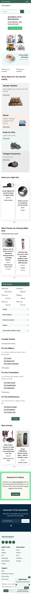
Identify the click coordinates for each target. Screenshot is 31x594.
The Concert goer (9, 412)
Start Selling (15, 494)
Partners (18, 552)
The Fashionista (9, 388)
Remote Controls (22, 462)
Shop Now (6, 95)
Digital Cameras (8, 200)
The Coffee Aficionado (11, 363)
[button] (14, 222)
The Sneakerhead (10, 385)
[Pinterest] (10, 542)
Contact (4, 563)
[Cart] (21, 6)
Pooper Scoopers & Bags (8, 459)
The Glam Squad (9, 382)
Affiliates (4, 552)
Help (27, 1)
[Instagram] (13, 542)
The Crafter (7, 358)
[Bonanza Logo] (6, 6)
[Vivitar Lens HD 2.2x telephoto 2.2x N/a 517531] (22, 201)
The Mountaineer (9, 409)
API (2, 555)
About (3, 550)
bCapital (18, 561)
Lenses (23, 210)
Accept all (6, 590)
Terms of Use (5, 579)
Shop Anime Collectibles (16, 28)
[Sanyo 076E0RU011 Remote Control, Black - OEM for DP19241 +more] (22, 447)
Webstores (19, 558)
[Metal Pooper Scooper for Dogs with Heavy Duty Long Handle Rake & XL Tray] (8, 447)
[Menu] (28, 6)
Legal (17, 550)
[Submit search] (22, 11)
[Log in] (24, 6)
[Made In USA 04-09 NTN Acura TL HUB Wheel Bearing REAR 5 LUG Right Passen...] (8, 256)
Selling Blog (5, 558)
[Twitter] (6, 542)
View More (15, 418)
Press (17, 555)
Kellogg (23, 267)
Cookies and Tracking (7, 573)
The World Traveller (10, 407)
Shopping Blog (5, 561)
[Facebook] (3, 542)
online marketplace (17, 482)
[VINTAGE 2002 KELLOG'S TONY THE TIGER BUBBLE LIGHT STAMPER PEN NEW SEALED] (22, 256)
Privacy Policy (5, 576)
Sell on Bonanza (6, 1)
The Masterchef (9, 361)
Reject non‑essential (14, 590)
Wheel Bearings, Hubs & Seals (8, 265)
